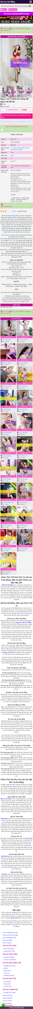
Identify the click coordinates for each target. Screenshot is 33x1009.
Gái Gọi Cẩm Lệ (7, 943)
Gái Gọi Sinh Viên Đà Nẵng (10, 935)
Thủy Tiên (25, 406)
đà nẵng (26, 232)
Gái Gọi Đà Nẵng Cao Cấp (10, 932)
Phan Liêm (7, 970)
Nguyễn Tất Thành (10, 992)
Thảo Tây (8, 430)
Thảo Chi (8, 499)
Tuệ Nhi (8, 360)
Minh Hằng (24, 360)
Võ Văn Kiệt (8, 986)
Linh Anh (8, 523)
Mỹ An (6, 968)
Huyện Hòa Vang (7, 995)
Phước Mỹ (7, 984)
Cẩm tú (24, 523)
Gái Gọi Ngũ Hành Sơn (12, 963)
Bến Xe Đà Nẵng (6, 339)
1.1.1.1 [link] (9, 121)
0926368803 (13, 110)
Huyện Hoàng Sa (7, 998)
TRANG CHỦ (6, 28)
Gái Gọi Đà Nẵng (7, 206)
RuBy (24, 383)
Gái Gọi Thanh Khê (10, 989)
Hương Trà (8, 337)
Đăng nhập (14, 9)
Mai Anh (24, 476)
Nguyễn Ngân (25, 546)
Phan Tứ (6, 973)
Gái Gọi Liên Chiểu (10, 954)
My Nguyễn (8, 476)
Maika (4, 104)
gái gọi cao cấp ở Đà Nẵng (23, 622)
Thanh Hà (8, 453)
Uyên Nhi (8, 546)
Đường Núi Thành (9, 951)
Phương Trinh (8, 383)
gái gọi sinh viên (8, 652)
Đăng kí (4, 9)
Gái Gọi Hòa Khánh (10, 959)
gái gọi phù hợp (15, 918)
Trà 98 (8, 569)
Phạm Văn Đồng (9, 948)
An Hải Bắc (7, 981)
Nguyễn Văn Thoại (10, 966)
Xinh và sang (9, 235)
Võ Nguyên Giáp (9, 975)
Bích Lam (8, 406)
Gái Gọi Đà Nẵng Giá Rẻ (9, 937)
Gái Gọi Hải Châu (9, 946)
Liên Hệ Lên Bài (7, 1000)
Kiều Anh (24, 337)
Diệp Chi (24, 430)
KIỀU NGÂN (24, 499)
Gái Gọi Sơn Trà (22, 456)
